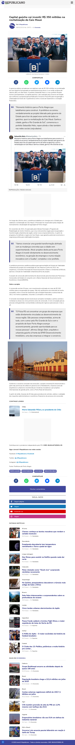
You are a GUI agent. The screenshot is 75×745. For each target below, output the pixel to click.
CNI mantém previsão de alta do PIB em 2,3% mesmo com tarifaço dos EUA (41, 706)
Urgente (24, 714)
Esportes (34, 625)
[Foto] (14, 411)
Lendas (24, 605)
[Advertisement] (37, 205)
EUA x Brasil (26, 727)
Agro (23, 702)
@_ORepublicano (21, 458)
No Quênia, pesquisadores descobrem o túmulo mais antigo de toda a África (44, 584)
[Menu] (72, 2)
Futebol (24, 643)
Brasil (24, 676)
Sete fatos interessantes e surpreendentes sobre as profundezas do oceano (43, 596)
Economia (37, 27)
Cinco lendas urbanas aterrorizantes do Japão (41, 608)
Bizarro (24, 592)
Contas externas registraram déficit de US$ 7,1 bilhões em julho (41, 693)
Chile (24, 407)
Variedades (35, 536)
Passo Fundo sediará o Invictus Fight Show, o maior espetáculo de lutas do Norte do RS (43, 622)
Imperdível (25, 618)
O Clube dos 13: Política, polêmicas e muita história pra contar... (43, 647)
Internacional (35, 412)
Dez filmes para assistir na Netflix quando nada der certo (43, 558)
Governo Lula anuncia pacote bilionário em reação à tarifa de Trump (43, 731)
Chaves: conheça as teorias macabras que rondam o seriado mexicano (43, 533)
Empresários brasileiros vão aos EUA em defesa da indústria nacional (43, 719)
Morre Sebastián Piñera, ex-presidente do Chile (41, 410)
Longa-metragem (27, 554)
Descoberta (25, 541)
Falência (24, 663)
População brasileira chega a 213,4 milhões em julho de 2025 (44, 680)
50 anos (24, 528)
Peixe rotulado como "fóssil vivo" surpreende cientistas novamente (41, 571)
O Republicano (23, 24)
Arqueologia (26, 580)
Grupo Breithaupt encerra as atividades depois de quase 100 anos (42, 667)
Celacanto (25, 567)
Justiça (24, 631)
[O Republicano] (12, 26)
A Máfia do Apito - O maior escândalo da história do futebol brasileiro (43, 635)
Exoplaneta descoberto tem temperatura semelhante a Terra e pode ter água (39, 545)
